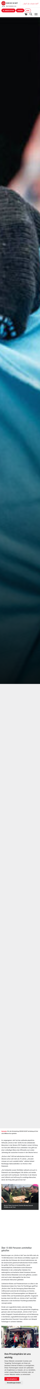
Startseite (4, 1131)
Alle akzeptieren (12, 1379)
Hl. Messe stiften (8, 10)
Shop (27, 10)
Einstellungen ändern (14, 1382)
